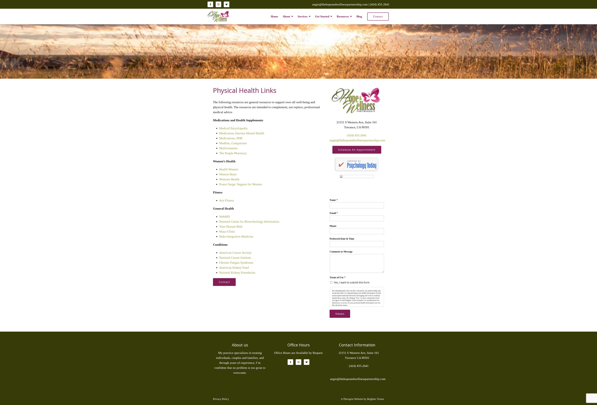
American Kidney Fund (234, 267)
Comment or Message (341, 251)
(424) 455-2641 (357, 135)
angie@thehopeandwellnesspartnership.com (357, 140)
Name (334, 200)
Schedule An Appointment (356, 149)
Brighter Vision (375, 399)
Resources (343, 16)
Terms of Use (337, 277)
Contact (378, 16)
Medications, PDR (230, 138)
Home (274, 16)
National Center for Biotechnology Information (249, 221)
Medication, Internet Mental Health (241, 133)
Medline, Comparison (233, 143)
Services (303, 16)
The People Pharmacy (233, 153)
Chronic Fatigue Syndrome (236, 262)
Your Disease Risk (230, 226)
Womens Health (229, 179)
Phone (333, 226)
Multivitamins (228, 148)
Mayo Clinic (227, 231)
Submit (339, 313)
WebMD (224, 216)
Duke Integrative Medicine (236, 236)
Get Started (322, 16)
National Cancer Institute (235, 257)
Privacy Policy (221, 399)
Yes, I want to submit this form (351, 282)
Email (334, 213)
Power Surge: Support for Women (240, 184)
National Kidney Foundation (237, 272)
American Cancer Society (235, 252)
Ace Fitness (226, 200)
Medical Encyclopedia (233, 128)
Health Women (228, 169)
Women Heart (228, 174)
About (286, 16)
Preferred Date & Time (342, 238)
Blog (359, 16)
